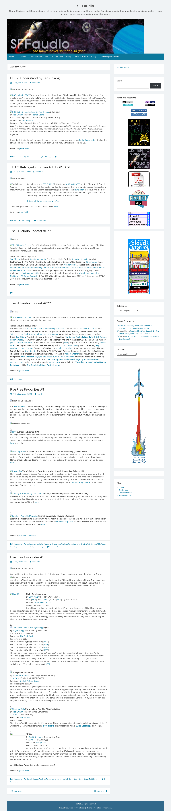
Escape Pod (56, 544)
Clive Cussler (91, 262)
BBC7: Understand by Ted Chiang (35, 78)
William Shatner (72, 354)
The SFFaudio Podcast (39, 57)
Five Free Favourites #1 (27, 557)
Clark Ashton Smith (30, 273)
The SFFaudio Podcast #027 (30, 231)
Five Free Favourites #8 (27, 389)
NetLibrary (15, 276)
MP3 (30, 342)
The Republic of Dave (36, 365)
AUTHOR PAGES (73, 184)
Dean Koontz (30, 351)
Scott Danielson (20, 406)
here (12, 443)
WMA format (84, 273)
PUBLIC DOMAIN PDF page (85, 57)
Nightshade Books (73, 337)
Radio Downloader (87, 140)
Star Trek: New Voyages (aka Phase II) (37, 356)
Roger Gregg (18, 630)
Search (119, 81)
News (14, 220)
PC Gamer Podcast (29, 276)
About (11, 57)
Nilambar (107, 808)
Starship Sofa (29, 547)
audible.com (31, 544)
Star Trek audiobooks (64, 356)
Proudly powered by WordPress (72, 808)
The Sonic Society (28, 636)
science (20, 547)
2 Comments (41, 220)
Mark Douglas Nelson (54, 328)
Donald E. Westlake (64, 348)
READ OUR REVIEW (69, 345)
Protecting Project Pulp (109, 57)
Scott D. (39, 394)
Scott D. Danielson (27, 535)
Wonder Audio (70, 264)
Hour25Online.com (43, 602)
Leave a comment (63, 157)
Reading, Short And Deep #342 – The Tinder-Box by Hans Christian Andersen (139, 332)
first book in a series (88, 328)
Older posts (16, 791)
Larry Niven (34, 597)
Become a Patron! (124, 67)
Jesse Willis (36, 83)
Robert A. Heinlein (80, 259)
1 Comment (53, 547)
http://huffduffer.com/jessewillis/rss (43, 201)
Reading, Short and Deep (61, 57)
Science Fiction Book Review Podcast (26, 334)
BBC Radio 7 (27, 120)
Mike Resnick (81, 544)
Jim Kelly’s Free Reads (29, 681)
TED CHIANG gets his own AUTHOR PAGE (40, 167)
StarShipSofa (26, 717)
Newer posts (100, 791)
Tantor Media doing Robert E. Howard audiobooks (47, 267)
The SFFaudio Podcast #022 (30, 303)
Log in (121, 487)
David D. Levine (36, 737)
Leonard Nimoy (26, 348)
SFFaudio (85, 6)
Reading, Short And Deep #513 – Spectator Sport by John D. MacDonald (136, 326)
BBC (28, 157)
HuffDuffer (79, 189)
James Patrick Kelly (21, 675)
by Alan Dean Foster (72, 359)
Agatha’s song (53, 365)
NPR (98, 544)
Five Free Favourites (68, 544)
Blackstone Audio (38, 259)
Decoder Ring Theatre (80, 482)
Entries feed (123, 490)
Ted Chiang (18, 114)
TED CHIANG (48, 184)
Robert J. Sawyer (51, 334)
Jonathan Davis (17, 362)
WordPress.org (125, 495)
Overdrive (95, 273)
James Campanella (18, 342)
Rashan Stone (38, 114)
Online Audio (17, 157)
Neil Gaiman (91, 544)
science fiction (36, 157)
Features (22, 57)
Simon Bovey (54, 362)
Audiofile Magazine (64, 521)
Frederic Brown (17, 267)
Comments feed (125, 492)
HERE (56, 206)
